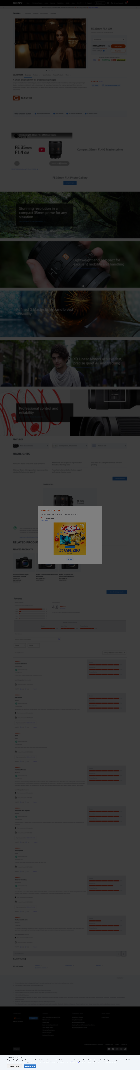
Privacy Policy (75, 1062)
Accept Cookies (30, 1066)
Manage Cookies (15, 1066)
